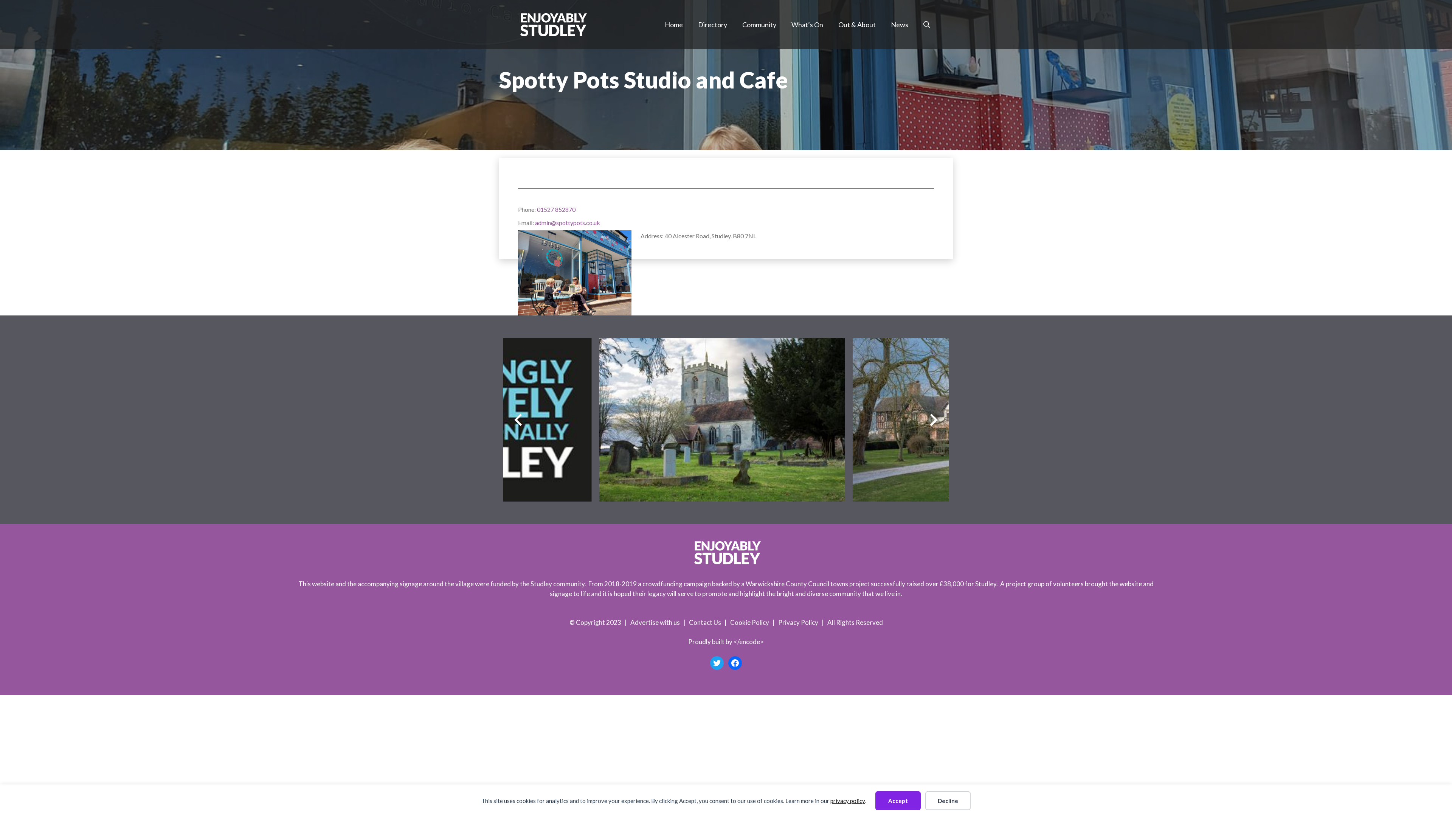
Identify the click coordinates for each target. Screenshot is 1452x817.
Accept (898, 800)
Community (759, 24)
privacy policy (847, 800)
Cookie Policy (749, 622)
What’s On (807, 24)
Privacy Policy (798, 622)
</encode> (749, 642)
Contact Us (705, 622)
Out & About (857, 24)
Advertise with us (655, 622)
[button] (927, 24)
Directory (712, 24)
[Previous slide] (518, 420)
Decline (948, 800)
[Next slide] (933, 420)
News (899, 24)
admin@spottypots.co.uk (567, 222)
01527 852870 (556, 209)
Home (674, 24)
